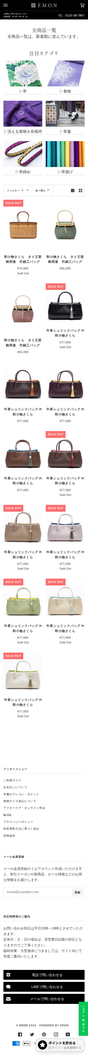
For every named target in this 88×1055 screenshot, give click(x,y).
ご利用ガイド (12, 780)
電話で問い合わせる (47, 975)
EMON (23, 1025)
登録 (78, 892)
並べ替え (40, 190)
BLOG (7, 815)
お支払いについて (15, 787)
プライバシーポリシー (18, 821)
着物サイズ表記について (19, 801)
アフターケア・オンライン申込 (24, 808)
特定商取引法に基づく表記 (21, 828)
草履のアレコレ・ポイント (21, 794)
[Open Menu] (9, 5)
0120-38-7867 (75, 15)
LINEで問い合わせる (47, 987)
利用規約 (9, 835)
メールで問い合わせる (47, 999)
